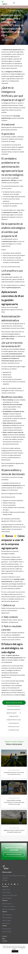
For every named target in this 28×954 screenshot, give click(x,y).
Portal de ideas (6, 931)
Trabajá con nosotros (8, 906)
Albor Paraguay (7, 917)
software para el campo (13, 726)
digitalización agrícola (11, 712)
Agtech (3, 10)
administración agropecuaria (13, 706)
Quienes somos (7, 903)
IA (20, 712)
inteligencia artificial (13, 716)
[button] (14, 703)
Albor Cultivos (6, 892)
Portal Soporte (6, 928)
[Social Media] (2, 884)
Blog (3, 938)
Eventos (4, 936)
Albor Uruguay (6, 920)
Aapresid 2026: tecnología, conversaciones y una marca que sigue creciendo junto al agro (14, 802)
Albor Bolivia (6, 923)
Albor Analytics (7, 898)
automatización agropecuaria (13, 709)
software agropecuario (14, 723)
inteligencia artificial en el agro (14, 719)
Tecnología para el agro (13, 730)
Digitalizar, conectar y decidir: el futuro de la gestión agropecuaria (14, 831)
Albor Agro (5, 40)
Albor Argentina (7, 914)
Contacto (4, 941)
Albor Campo (6, 889)
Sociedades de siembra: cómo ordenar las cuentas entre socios (14, 773)
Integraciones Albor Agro (9, 895)
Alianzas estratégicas (8, 909)
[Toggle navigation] (14, 2)
